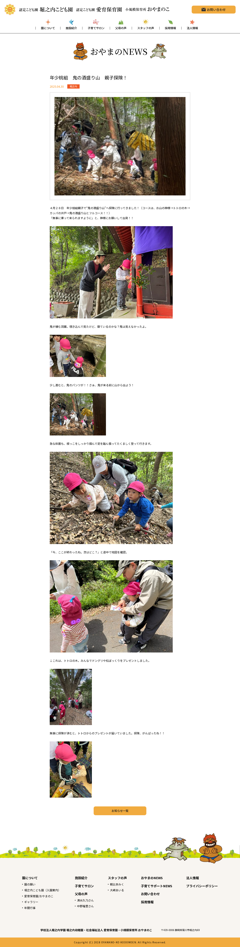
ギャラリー (31, 902)
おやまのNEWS (152, 877)
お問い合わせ (150, 893)
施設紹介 (81, 877)
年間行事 (29, 908)
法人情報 (192, 877)
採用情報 (147, 902)
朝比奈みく (117, 884)
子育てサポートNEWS (156, 886)
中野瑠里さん (85, 906)
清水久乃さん (85, 900)
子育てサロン (84, 886)
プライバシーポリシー (202, 886)
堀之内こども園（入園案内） (42, 890)
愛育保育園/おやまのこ (38, 896)
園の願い (29, 884)
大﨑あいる (117, 890)
